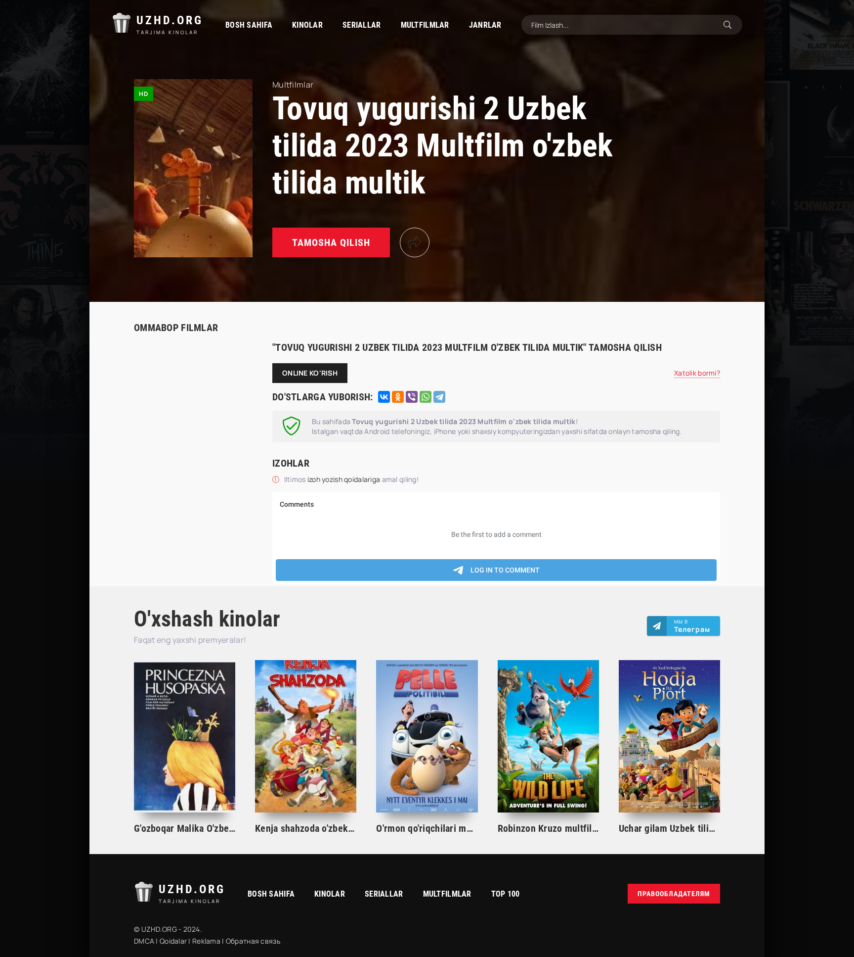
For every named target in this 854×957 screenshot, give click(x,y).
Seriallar (361, 25)
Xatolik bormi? (697, 373)
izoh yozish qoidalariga (344, 479)
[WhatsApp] (425, 397)
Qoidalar (173, 941)
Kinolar (307, 25)
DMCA (144, 941)
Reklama (206, 941)
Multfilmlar (425, 25)
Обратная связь (253, 941)
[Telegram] (439, 397)
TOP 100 (505, 894)
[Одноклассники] (398, 397)
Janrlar (485, 25)
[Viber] (412, 397)
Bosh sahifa (248, 25)
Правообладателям (674, 894)
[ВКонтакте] (384, 397)
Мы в (692, 626)
